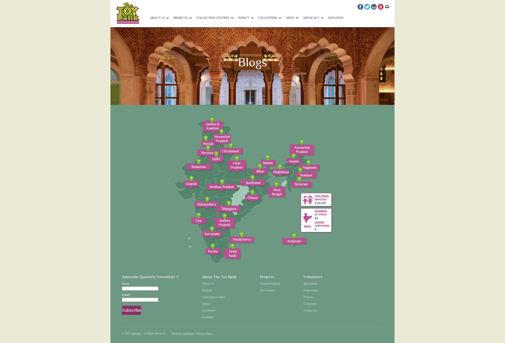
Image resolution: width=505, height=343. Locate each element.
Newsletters (267, 290)
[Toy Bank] (127, 23)
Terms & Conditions (183, 333)
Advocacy (311, 18)
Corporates (310, 303)
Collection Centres (212, 18)
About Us (157, 18)
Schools (308, 297)
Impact (243, 18)
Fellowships (311, 290)
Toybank (136, 333)
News (290, 18)
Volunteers (267, 18)
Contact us (310, 310)
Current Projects (270, 283)
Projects (180, 18)
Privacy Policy (204, 333)
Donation (336, 18)
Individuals (310, 283)
